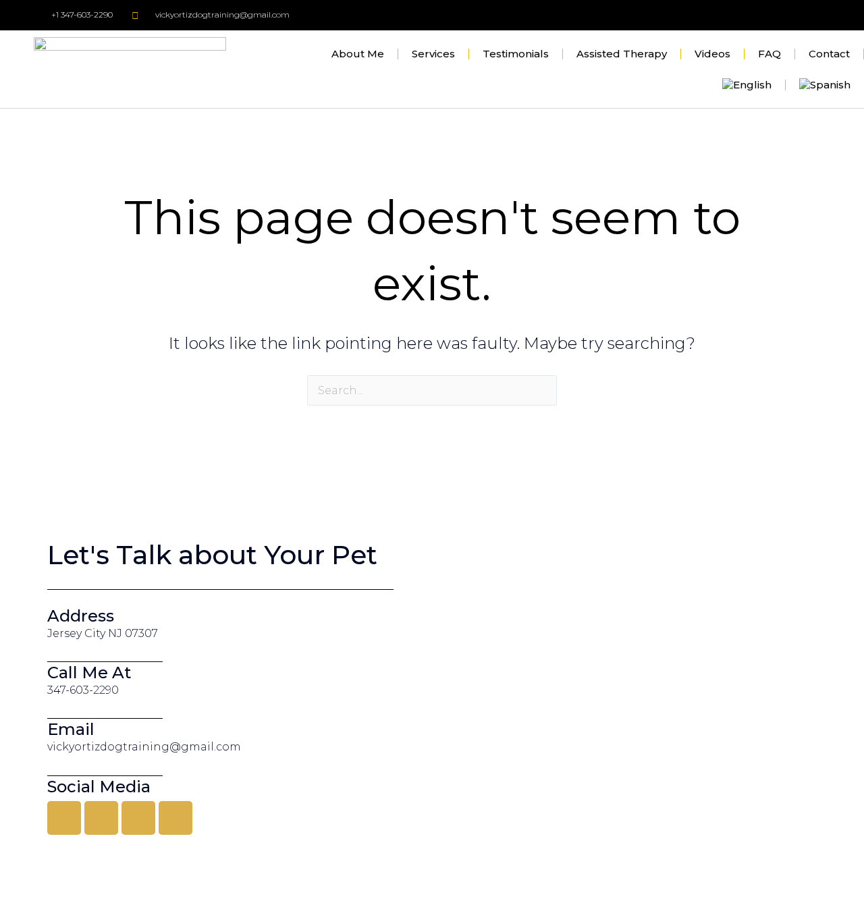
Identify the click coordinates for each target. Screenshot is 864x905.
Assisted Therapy (621, 53)
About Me (357, 53)
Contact (829, 53)
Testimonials (516, 53)
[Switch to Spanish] (825, 85)
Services (433, 53)
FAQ (769, 53)
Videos (712, 53)
